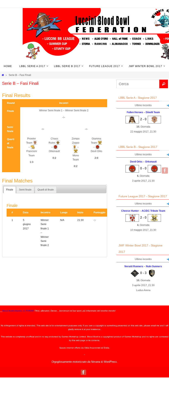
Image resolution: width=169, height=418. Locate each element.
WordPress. (111, 361)
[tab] (10, 189)
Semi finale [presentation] (25, 189)
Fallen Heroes (135, 112)
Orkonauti (151, 161)
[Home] (3, 75)
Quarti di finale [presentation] (46, 189)
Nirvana (95, 361)
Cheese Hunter (130, 210)
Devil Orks (136, 161)
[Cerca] (163, 84)
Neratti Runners (133, 266)
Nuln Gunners (154, 266)
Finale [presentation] (9, 189)
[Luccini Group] (165, 170)
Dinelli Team (153, 112)
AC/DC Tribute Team (153, 210)
